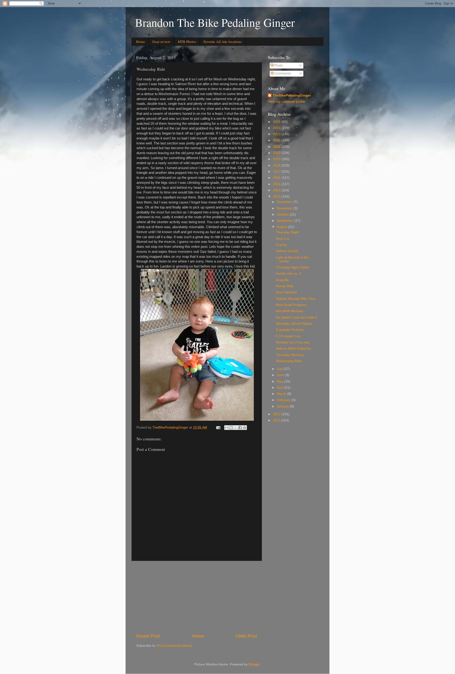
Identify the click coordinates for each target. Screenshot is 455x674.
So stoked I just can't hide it (296, 317)
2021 (277, 146)
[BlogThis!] (231, 427)
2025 (277, 122)
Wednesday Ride (288, 361)
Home (140, 41)
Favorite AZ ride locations (223, 41)
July (280, 369)
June (281, 375)
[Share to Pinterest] (244, 427)
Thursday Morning (289, 355)
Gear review (161, 41)
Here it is (282, 238)
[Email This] (226, 427)
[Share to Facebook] (240, 427)
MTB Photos (187, 41)
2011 (277, 420)
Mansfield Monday (289, 311)
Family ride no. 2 (288, 273)
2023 (277, 134)
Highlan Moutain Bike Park (295, 298)
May (280, 381)
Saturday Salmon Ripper (294, 323)
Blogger (254, 664)
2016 (277, 178)
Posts (278, 65)
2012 (277, 414)
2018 (277, 165)
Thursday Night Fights (292, 267)
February (284, 400)
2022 (277, 140)
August (282, 227)
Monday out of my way (293, 342)
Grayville (282, 280)
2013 (277, 196)
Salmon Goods (287, 251)
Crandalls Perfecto (290, 330)
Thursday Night (287, 232)
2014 (277, 190)
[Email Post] (217, 427)
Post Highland (286, 292)
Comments (282, 73)
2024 (277, 128)
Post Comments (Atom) (174, 645)
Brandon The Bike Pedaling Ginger (215, 22)
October (283, 214)
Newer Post (148, 635)
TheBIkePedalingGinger (292, 95)
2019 (277, 159)
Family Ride (285, 286)
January (283, 406)
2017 (277, 171)
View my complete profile (286, 101)
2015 (277, 184)
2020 (277, 153)
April (280, 387)
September (285, 220)
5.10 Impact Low (288, 336)
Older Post (246, 635)
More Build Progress (291, 305)
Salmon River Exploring (293, 348)
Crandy (281, 245)
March (282, 394)
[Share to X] (235, 427)
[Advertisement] (196, 597)
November (285, 208)
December (285, 202)
